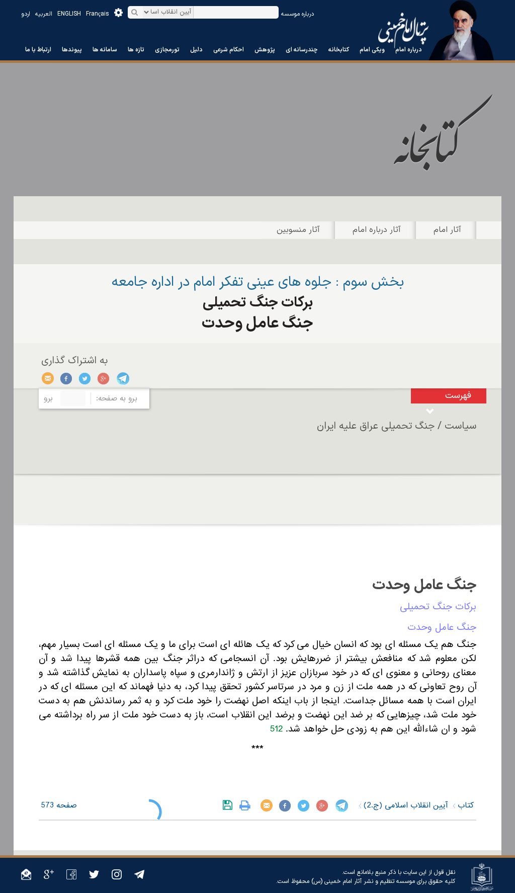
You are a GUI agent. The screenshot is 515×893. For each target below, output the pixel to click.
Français (97, 14)
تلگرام (122, 378)
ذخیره (229, 805)
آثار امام (447, 230)
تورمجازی (167, 49)
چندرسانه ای (302, 49)
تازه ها (136, 49)
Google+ (104, 378)
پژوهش (264, 49)
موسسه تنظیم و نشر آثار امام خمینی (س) (363, 881)
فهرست (458, 395)
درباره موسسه (297, 14)
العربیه (43, 14)
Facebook (66, 378)
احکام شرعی (228, 49)
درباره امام (408, 49)
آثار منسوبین (298, 230)
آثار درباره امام (377, 230)
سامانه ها (105, 49)
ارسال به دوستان (48, 378)
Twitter (85, 378)
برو (48, 398)
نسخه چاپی (247, 805)
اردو (25, 14)
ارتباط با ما (38, 49)
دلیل (196, 49)
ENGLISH (69, 14)
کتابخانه (338, 49)
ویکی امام (372, 49)
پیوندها (72, 49)
